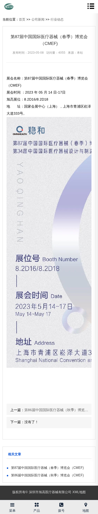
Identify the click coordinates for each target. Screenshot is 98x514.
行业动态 (57, 19)
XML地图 (79, 492)
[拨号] (61, 503)
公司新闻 (37, 19)
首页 (22, 19)
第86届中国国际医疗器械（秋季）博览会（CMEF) (45, 475)
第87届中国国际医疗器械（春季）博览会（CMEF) (45, 468)
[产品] (37, 503)
